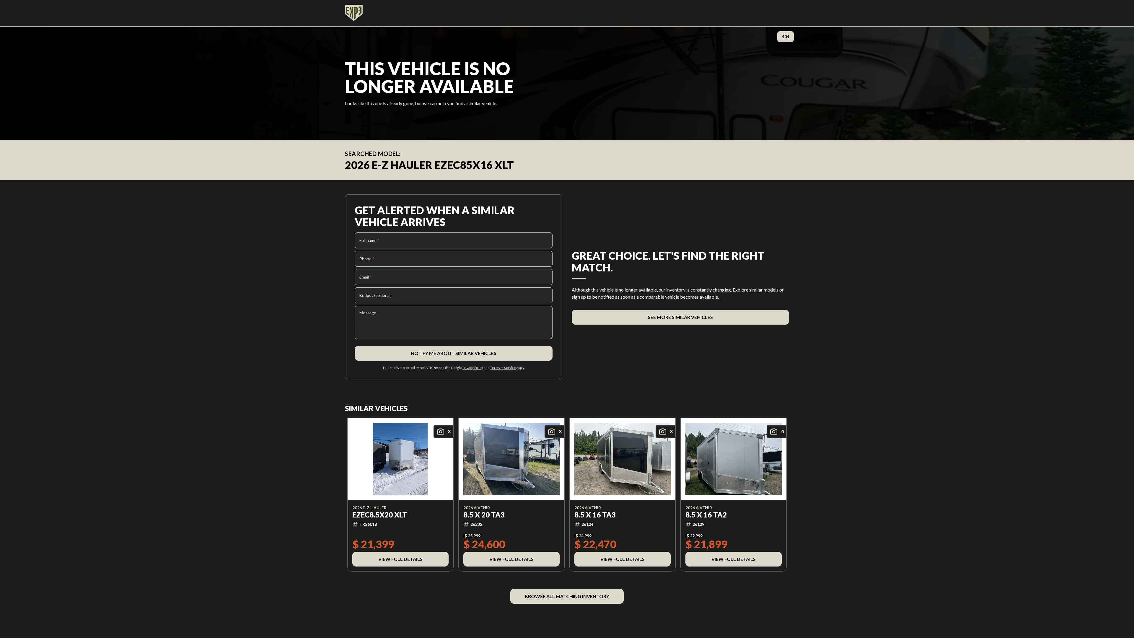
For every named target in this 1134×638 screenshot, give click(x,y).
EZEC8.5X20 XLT (379, 514)
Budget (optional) (375, 295)
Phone (366, 258)
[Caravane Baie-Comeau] (354, 13)
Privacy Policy (472, 368)
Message (367, 312)
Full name (369, 240)
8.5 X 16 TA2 (706, 514)
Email (365, 276)
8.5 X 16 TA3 (595, 514)
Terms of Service (503, 368)
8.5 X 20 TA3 (484, 514)
